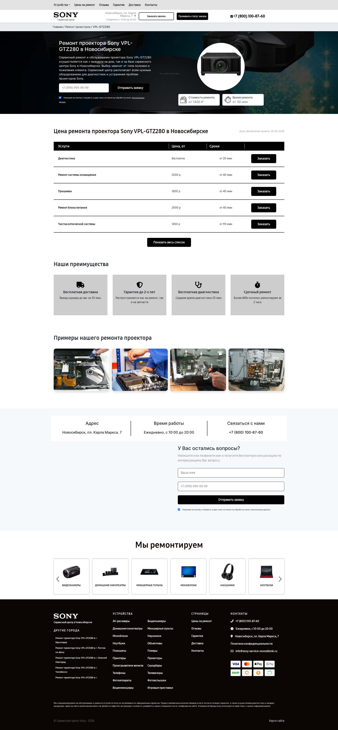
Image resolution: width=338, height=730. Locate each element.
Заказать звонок (156, 16)
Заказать (263, 158)
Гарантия (118, 5)
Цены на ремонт (84, 5)
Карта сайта (276, 720)
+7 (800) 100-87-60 (246, 432)
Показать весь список (169, 242)
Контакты (151, 5)
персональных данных (260, 510)
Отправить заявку (130, 88)
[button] (57, 579)
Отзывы (104, 5)
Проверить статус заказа (192, 16)
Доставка (135, 5)
